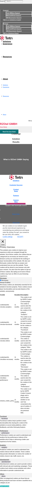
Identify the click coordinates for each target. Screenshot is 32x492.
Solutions (7, 41)
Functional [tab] (3, 416)
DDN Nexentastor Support (13, 17)
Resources (7, 57)
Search (2, 1)
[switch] (0, 418)
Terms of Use (16, 222)
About (5, 79)
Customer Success (16, 185)
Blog (16, 202)
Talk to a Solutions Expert (12, 20)
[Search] (25, 1)
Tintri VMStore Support (13, 13)
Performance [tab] (4, 431)
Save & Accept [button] (4, 486)
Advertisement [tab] (4, 459)
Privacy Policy (16, 214)
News (16, 191)
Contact (16, 189)
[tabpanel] (16, 349)
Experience (7, 44)
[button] (30, 120)
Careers (16, 200)
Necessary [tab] (3, 278)
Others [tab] (2, 474)
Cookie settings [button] (7, 236)
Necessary (5, 280)
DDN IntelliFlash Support (13, 15)
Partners (16, 195)
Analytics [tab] (3, 445)
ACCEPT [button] (20, 236)
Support (6, 10)
